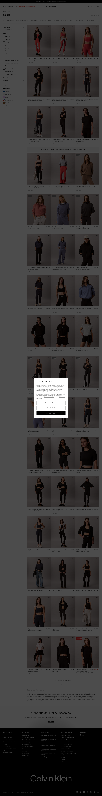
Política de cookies (49, 397)
